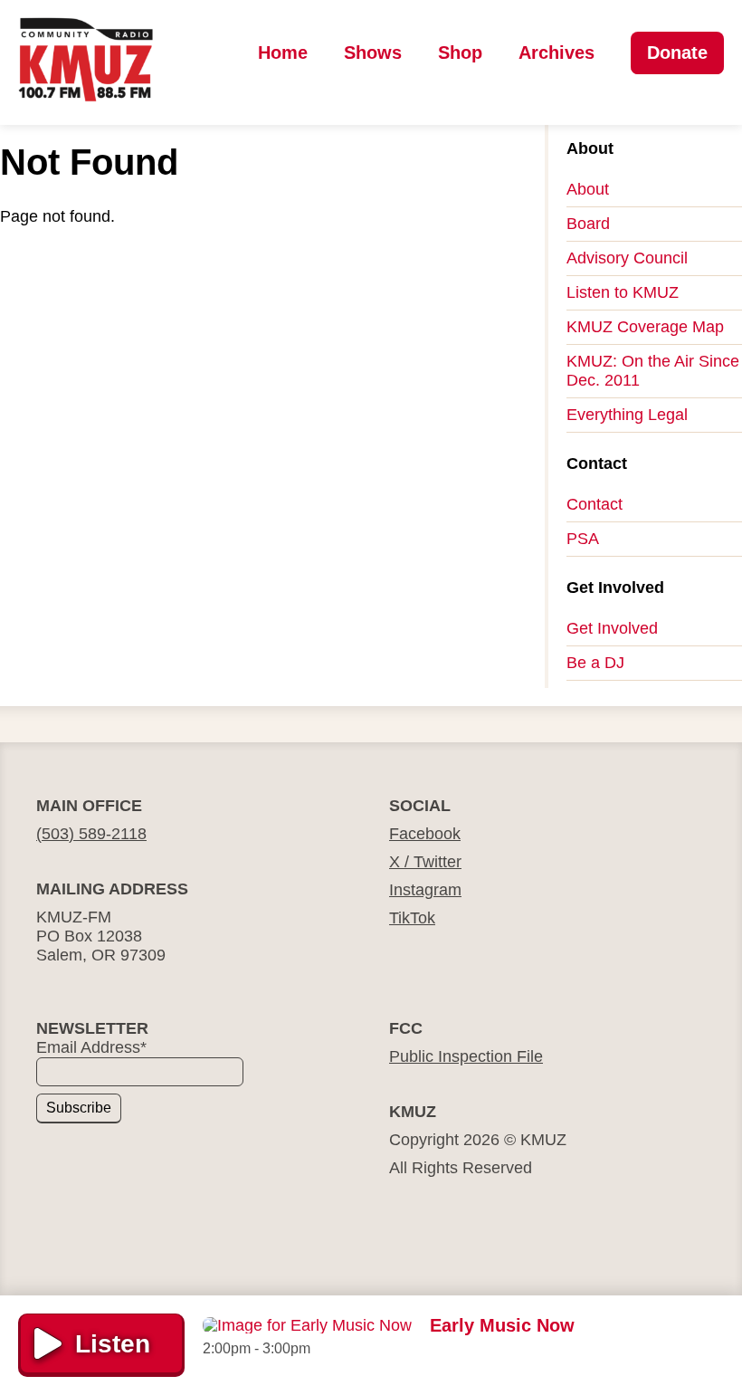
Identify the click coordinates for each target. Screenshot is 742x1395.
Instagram (425, 890)
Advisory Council (627, 258)
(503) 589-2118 (91, 834)
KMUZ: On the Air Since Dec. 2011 (652, 370)
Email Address (91, 1047)
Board (588, 224)
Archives (556, 52)
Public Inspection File (466, 1056)
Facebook (425, 834)
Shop (460, 52)
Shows (373, 52)
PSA (582, 539)
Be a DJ (595, 663)
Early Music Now (502, 1325)
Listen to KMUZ (622, 292)
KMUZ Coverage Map (645, 327)
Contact (594, 504)
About (587, 189)
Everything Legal (627, 415)
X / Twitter (425, 862)
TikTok (412, 918)
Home (283, 52)
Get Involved (612, 628)
